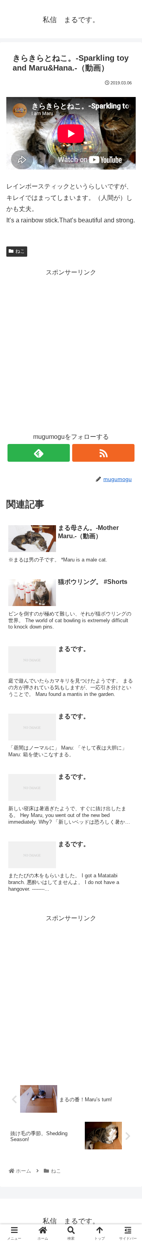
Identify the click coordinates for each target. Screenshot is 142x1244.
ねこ (20, 251)
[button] (127, 864)
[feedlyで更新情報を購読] (38, 453)
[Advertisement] (71, 349)
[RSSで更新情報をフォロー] (103, 453)
